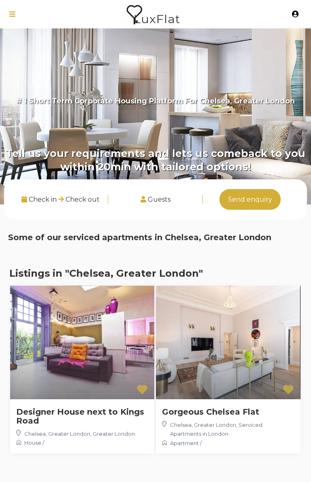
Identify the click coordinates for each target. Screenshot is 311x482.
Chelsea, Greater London (57, 433)
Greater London (114, 433)
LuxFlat (157, 19)
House (32, 442)
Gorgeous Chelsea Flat (210, 411)
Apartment (184, 443)
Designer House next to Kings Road (80, 416)
